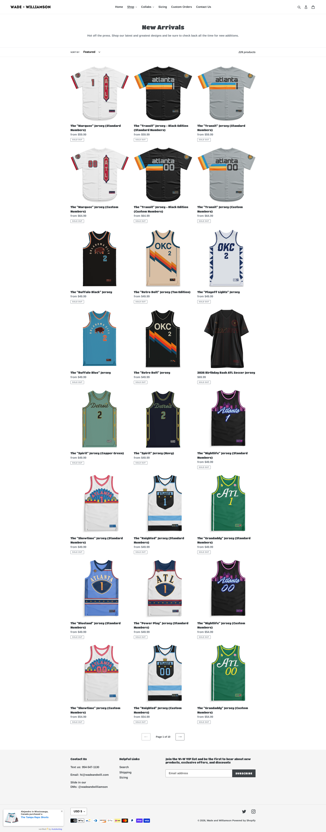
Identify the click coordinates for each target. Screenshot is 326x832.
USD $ (78, 811)
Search (124, 767)
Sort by (74, 52)
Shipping (125, 772)
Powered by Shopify (244, 820)
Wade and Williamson (219, 820)
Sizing (123, 777)
